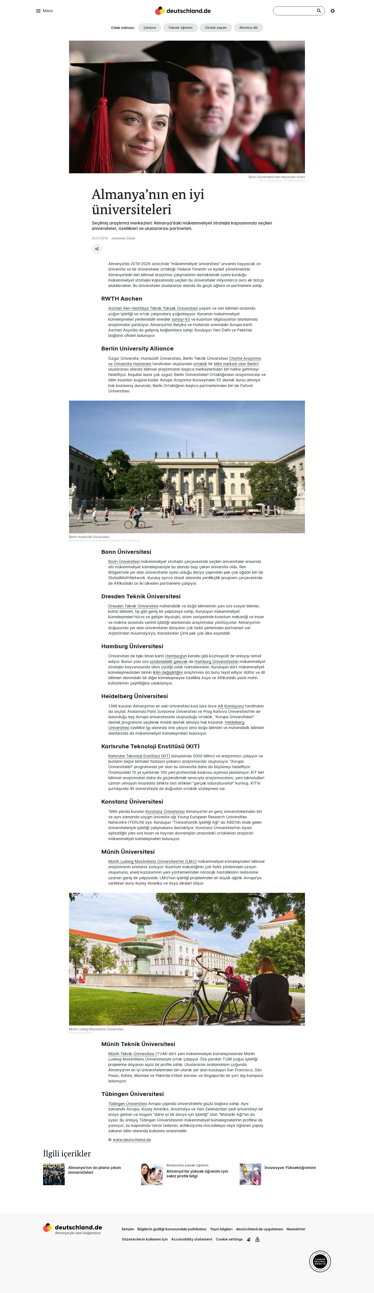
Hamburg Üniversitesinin (216, 661)
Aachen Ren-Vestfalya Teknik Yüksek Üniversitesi (153, 308)
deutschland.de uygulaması (259, 1229)
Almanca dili (248, 27)
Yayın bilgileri (221, 1229)
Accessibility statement (191, 1239)
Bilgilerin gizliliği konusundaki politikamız (171, 1229)
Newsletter (296, 1229)
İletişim (128, 1229)
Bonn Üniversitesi (124, 561)
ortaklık (200, 363)
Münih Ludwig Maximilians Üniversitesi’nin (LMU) (152, 861)
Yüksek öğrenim (180, 27)
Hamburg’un (176, 656)
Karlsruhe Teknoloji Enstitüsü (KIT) (139, 756)
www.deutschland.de (132, 1139)
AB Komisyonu (231, 706)
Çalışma (149, 27)
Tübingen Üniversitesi (127, 1103)
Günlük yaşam (216, 27)
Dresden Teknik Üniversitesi (133, 606)
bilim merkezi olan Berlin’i (236, 363)
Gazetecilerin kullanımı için (145, 1239)
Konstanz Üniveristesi (165, 811)
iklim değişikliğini (168, 672)
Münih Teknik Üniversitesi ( (132, 1053)
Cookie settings (229, 1239)
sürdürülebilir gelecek (169, 661)
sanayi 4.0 (181, 319)
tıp (148, 727)
